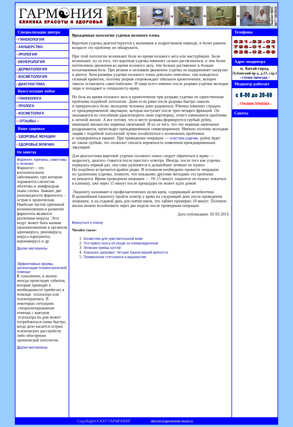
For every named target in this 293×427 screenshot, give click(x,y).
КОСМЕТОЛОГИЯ (31, 77)
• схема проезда (254, 78)
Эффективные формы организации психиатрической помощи (42, 268)
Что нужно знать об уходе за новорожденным (121, 243)
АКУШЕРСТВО (29, 47)
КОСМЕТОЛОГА (29, 113)
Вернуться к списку (87, 223)
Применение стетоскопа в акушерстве (115, 257)
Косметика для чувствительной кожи (113, 239)
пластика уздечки (184, 138)
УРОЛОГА (24, 106)
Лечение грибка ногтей (102, 248)
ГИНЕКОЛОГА (28, 98)
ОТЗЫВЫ (27, 121)
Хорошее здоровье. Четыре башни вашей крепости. (126, 252)
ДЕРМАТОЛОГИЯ (31, 69)
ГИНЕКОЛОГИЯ (29, 39)
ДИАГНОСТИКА (30, 84)
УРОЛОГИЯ (26, 54)
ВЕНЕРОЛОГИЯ (30, 62)
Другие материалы (32, 248)
